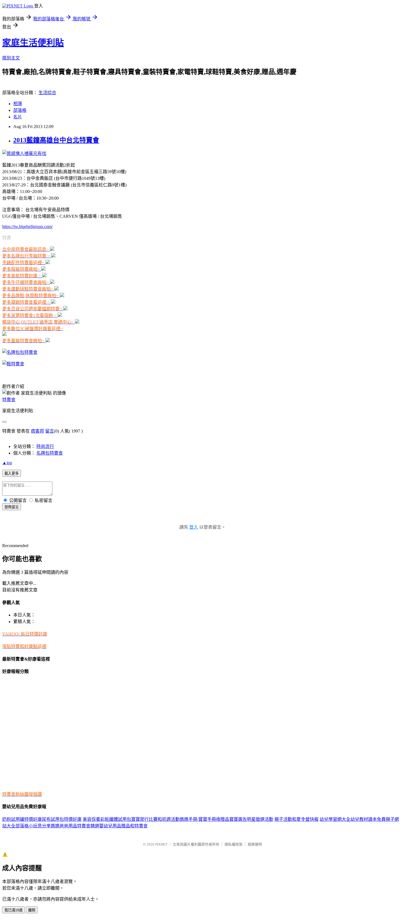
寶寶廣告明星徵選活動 (251, 819)
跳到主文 (11, 58)
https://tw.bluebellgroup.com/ (27, 226)
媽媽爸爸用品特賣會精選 (75, 826)
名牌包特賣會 (49, 453)
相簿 (17, 103)
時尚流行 (45, 446)
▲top (7, 462)
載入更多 (11, 473)
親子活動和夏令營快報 (296, 819)
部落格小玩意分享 (33, 826)
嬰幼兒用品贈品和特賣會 (123, 826)
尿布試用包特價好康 (62, 819)
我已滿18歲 (13, 910)
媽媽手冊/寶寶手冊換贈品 (204, 819)
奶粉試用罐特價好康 (22, 819)
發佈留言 (11, 507)
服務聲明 (255, 844)
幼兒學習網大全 (335, 819)
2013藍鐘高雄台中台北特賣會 (56, 140)
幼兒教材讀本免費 (368, 819)
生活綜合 (47, 92)
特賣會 (8, 399)
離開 (31, 910)
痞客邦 (37, 431)
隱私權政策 (233, 844)
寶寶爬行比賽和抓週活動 (155, 819)
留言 (49, 431)
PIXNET (161, 844)
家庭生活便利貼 (33, 43)
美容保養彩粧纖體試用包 (107, 819)
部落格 (19, 110)
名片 (17, 117)
